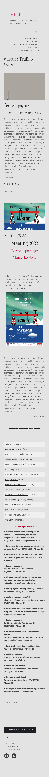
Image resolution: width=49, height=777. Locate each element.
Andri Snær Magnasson (15, 500)
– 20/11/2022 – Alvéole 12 (24, 690)
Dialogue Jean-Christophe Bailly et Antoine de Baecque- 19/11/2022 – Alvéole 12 (24, 590)
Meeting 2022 (15, 235)
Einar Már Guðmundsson (15, 484)
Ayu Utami (10, 520)
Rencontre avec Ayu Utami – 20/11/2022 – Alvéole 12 (22, 680)
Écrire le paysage (17, 105)
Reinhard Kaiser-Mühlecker (16, 494)
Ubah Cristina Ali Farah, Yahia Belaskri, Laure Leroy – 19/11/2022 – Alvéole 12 (23, 636)
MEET (15, 14)
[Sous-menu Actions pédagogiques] (38, 50)
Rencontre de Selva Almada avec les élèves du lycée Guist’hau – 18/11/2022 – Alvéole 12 (23, 547)
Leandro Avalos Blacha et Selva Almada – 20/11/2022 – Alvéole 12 (22, 669)
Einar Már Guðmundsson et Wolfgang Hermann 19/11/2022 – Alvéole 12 (24, 600)
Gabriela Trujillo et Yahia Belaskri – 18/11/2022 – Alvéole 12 (19, 569)
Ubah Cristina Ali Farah (15, 474)
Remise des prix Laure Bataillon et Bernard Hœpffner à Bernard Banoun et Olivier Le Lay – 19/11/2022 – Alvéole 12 (24, 611)
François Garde (11, 479)
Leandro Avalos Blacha (15, 464)
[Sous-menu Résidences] (38, 41)
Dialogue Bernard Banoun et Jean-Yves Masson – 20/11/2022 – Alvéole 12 (22, 647)
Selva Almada (11, 444)
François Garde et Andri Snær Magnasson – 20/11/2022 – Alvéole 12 (22, 657)
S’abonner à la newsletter (20, 730)
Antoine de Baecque (13, 449)
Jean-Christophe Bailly (14, 454)
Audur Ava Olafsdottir (14, 505)
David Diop (9, 469)
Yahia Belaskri (11, 459)
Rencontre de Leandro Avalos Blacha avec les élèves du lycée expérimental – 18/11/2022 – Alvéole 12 (24, 557)
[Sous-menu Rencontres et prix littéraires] (38, 44)
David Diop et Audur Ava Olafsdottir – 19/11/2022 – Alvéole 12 (20, 623)
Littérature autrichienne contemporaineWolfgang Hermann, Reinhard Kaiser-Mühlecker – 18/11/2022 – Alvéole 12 (22, 580)
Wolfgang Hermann (13, 489)
